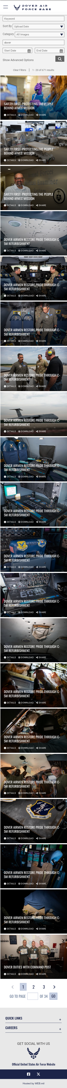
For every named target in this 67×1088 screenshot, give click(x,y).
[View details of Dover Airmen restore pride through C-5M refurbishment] (33, 233)
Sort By (7, 26)
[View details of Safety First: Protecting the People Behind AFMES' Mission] (33, 98)
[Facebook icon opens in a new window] (28, 1074)
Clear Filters (19, 70)
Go (53, 996)
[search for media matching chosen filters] (59, 58)
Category (8, 34)
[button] (6, 7)
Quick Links (13, 1018)
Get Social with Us (33, 1044)
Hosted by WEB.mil (33, 1083)
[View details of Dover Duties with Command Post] (33, 957)
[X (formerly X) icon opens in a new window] (38, 1074)
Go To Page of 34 (29, 996)
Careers (11, 1027)
